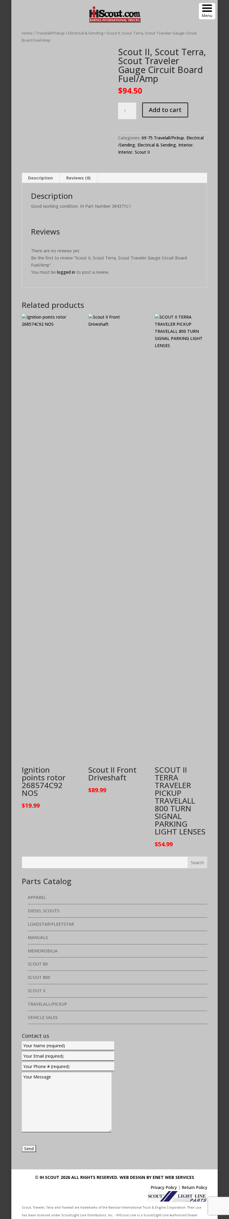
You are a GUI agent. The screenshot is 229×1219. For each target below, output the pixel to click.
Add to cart (165, 110)
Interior (185, 145)
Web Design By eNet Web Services (157, 1177)
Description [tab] (40, 178)
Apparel (37, 897)
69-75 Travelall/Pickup (163, 138)
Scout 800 (39, 977)
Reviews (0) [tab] (78, 178)
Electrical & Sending (85, 33)
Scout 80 (38, 964)
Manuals (38, 937)
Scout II (142, 152)
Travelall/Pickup (50, 33)
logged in (66, 272)
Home (27, 33)
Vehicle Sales (43, 1017)
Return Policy (194, 1187)
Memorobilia (43, 951)
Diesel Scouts (43, 911)
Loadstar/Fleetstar (51, 924)
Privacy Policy (164, 1187)
